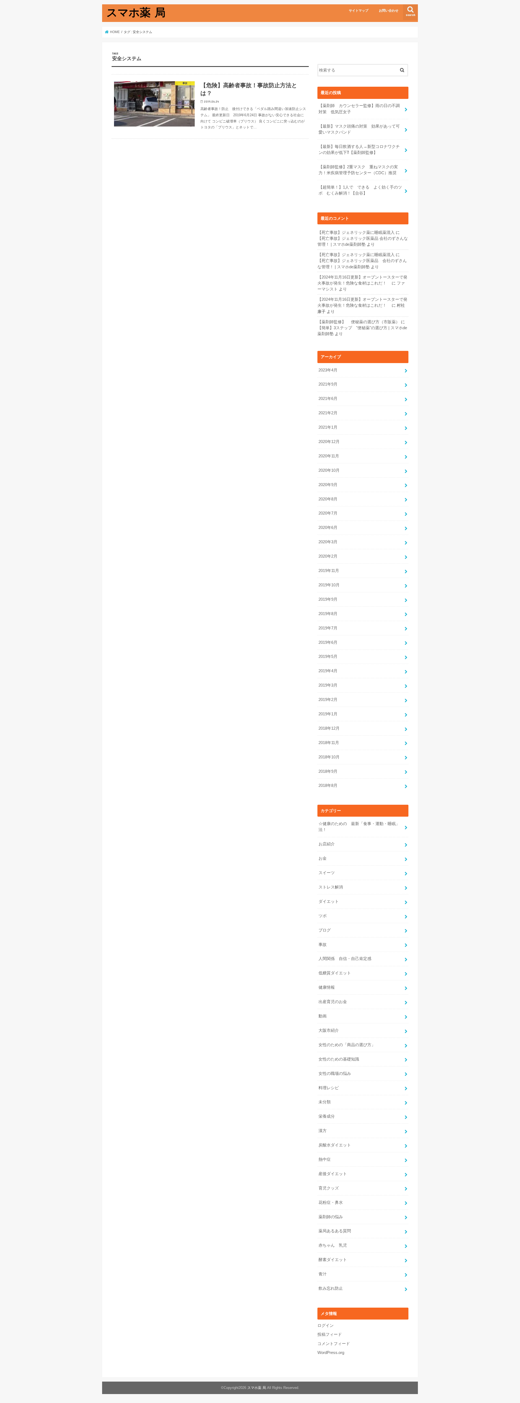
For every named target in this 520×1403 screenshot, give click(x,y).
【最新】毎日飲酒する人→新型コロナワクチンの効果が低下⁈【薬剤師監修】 (359, 149)
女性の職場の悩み (334, 1073)
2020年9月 (327, 485)
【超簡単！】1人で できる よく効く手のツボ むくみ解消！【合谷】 (360, 190)
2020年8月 (327, 499)
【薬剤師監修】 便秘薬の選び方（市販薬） (358, 322)
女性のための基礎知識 (338, 1059)
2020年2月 (327, 556)
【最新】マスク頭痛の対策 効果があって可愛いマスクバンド (359, 129)
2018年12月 (329, 728)
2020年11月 (328, 456)
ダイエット (328, 901)
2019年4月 (327, 671)
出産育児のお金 (332, 1002)
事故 (322, 944)
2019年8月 (327, 614)
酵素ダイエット (332, 1259)
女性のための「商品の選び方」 (346, 1045)
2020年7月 (327, 513)
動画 (322, 1016)
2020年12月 (329, 441)
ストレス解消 (330, 887)
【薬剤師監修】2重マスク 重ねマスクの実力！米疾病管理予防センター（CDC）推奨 (358, 170)
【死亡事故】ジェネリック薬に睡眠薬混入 (356, 232)
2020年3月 (327, 542)
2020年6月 (327, 527)
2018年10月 (329, 757)
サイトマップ (358, 10)
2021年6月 (327, 398)
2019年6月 (327, 642)
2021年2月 (327, 413)
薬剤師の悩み (330, 1217)
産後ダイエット (332, 1174)
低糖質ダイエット (334, 973)
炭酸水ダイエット (334, 1145)
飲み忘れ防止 (330, 1288)
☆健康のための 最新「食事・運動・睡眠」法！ (359, 827)
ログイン (325, 1325)
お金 (322, 858)
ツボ (322, 916)
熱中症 (324, 1159)
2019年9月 (327, 599)
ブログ (324, 930)
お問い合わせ (388, 10)
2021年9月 (327, 384)
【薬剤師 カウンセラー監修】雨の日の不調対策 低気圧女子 (359, 109)
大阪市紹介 (328, 1030)
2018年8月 (327, 785)
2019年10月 (329, 585)
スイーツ (326, 873)
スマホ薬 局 (135, 12)
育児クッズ (328, 1188)
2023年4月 (327, 370)
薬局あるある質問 (334, 1231)
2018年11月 (328, 743)
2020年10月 (329, 470)
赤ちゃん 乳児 (332, 1245)
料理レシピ (328, 1088)
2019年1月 (327, 714)
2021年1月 (327, 427)
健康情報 (326, 987)
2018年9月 (327, 771)
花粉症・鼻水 (330, 1202)
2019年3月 (327, 685)
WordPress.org (330, 1352)
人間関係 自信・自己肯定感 (344, 958)
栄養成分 (326, 1116)
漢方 (322, 1131)
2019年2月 (327, 699)
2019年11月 (328, 570)
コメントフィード (333, 1343)
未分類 (324, 1102)
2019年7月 (327, 628)
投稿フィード (329, 1334)
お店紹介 (326, 844)
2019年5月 (327, 656)
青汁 (322, 1274)
